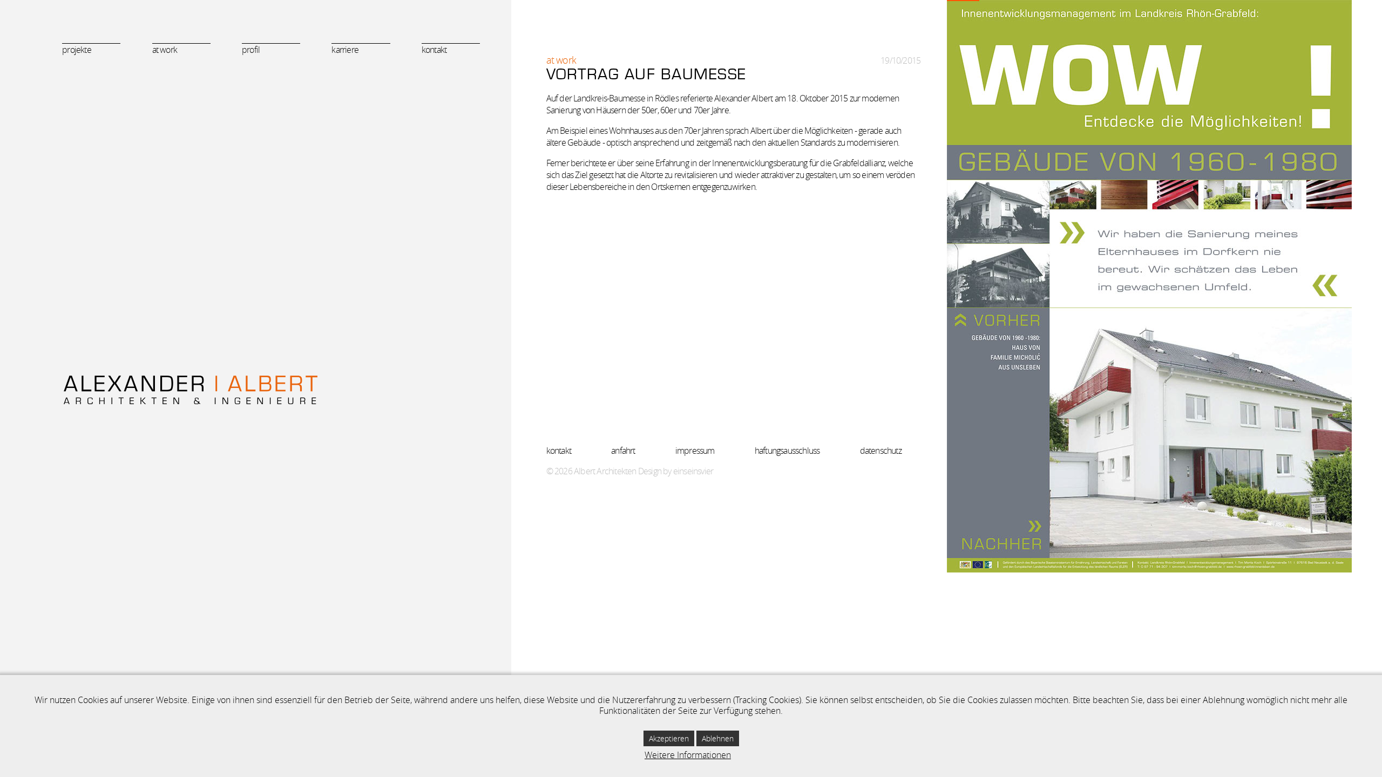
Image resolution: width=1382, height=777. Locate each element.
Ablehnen (718, 738)
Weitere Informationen (688, 755)
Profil (251, 50)
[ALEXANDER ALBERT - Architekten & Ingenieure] (255, 389)
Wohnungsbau (101, 142)
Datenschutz (881, 450)
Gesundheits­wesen (108, 158)
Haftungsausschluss (787, 450)
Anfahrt (623, 450)
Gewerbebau (98, 110)
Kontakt (434, 50)
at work (164, 50)
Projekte (76, 50)
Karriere (344, 50)
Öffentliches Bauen (107, 77)
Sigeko (89, 126)
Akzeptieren (669, 738)
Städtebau (95, 93)
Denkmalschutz (102, 174)
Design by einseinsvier (675, 471)
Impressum (695, 450)
